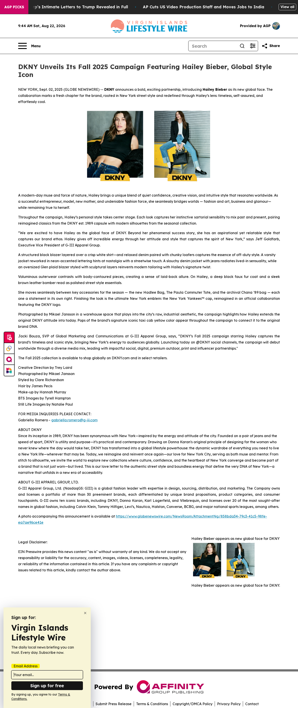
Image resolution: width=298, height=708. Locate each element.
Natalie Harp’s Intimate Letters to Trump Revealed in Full (69, 6)
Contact (252, 704)
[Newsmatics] (9, 370)
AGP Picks (14, 7)
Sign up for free (47, 685)
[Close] (85, 613)
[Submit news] (9, 337)
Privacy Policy (229, 704)
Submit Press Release (114, 704)
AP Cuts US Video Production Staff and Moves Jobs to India (203, 6)
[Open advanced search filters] (252, 46)
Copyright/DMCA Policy (192, 704)
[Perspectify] (9, 348)
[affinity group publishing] (9, 359)
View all (287, 7)
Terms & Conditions (152, 704)
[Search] (242, 46)
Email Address (26, 666)
